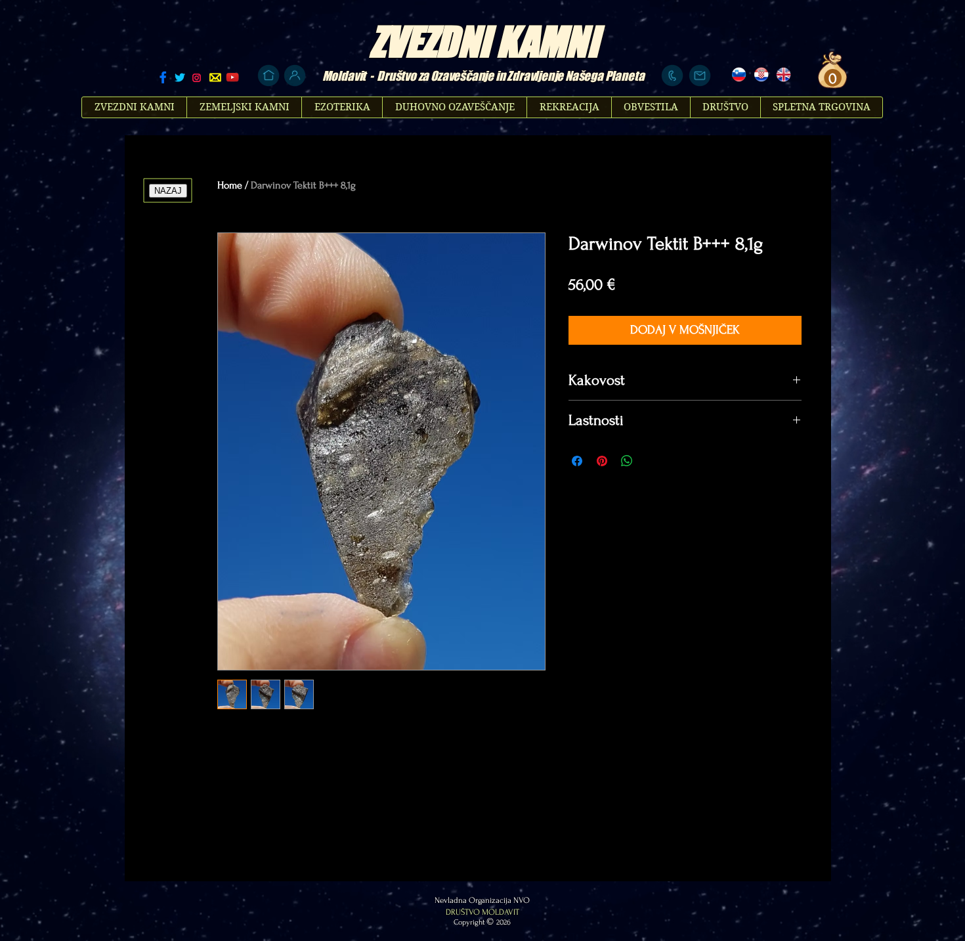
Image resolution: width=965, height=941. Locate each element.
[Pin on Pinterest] (602, 461)
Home (229, 185)
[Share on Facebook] (577, 461)
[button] (831, 78)
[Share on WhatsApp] (627, 461)
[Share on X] (652, 461)
